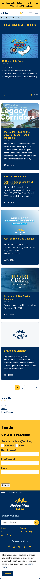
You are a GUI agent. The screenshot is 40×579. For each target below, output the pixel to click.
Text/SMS (9, 445)
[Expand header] (36, 12)
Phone (4, 468)
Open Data (6, 535)
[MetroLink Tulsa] (4, 12)
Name (8, 450)
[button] (36, 522)
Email (21, 445)
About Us (6, 398)
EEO (3, 531)
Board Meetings (7, 412)
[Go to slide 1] (31, 95)
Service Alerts (27, 12)
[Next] (36, 387)
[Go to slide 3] (37, 94)
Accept (8, 574)
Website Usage (27, 531)
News (3, 405)
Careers (23, 528)
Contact (4, 528)
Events (4, 409)
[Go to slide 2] (34, 94)
